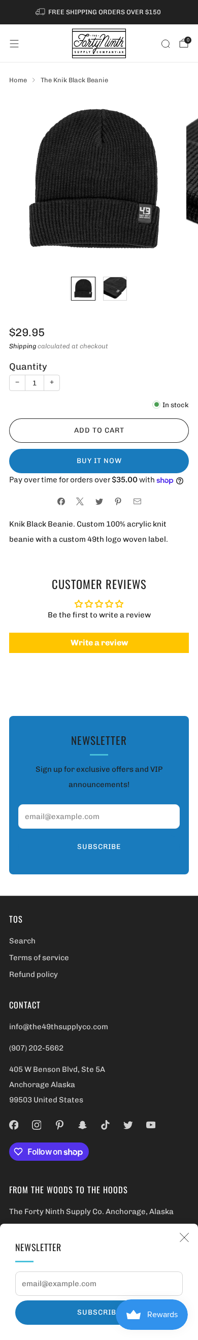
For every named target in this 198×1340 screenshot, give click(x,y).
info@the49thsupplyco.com (58, 1026)
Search (22, 940)
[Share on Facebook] (61, 501)
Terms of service (39, 957)
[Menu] (14, 44)
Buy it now (99, 460)
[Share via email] (137, 501)
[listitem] (99, 12)
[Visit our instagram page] (36, 1125)
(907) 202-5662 (36, 1048)
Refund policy (33, 974)
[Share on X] (80, 501)
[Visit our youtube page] (151, 1125)
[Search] (165, 44)
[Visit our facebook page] (14, 1125)
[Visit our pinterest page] (59, 1125)
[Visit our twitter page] (128, 1125)
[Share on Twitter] (99, 501)
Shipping (22, 346)
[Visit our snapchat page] (82, 1125)
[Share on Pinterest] (118, 501)
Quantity (28, 366)
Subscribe (99, 1312)
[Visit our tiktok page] (105, 1125)
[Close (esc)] (184, 1237)
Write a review (99, 642)
